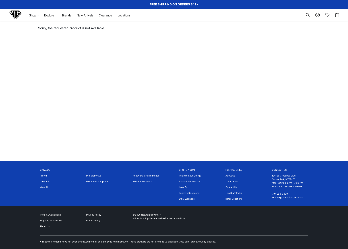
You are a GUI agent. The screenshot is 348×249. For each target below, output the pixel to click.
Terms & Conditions (50, 214)
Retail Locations (234, 198)
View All (44, 187)
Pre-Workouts (93, 175)
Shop (33, 15)
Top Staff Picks (233, 193)
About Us (230, 175)
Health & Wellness (142, 181)
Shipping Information (51, 220)
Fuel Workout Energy (190, 175)
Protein (43, 175)
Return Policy (93, 220)
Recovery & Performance (146, 175)
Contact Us (231, 187)
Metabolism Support (97, 181)
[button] (15, 15)
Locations (123, 15)
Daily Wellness (187, 198)
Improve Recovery (189, 193)
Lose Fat (183, 187)
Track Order (231, 181)
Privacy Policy (93, 214)
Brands (66, 15)
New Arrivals (85, 15)
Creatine (44, 181)
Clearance (105, 15)
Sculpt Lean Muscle (189, 181)
